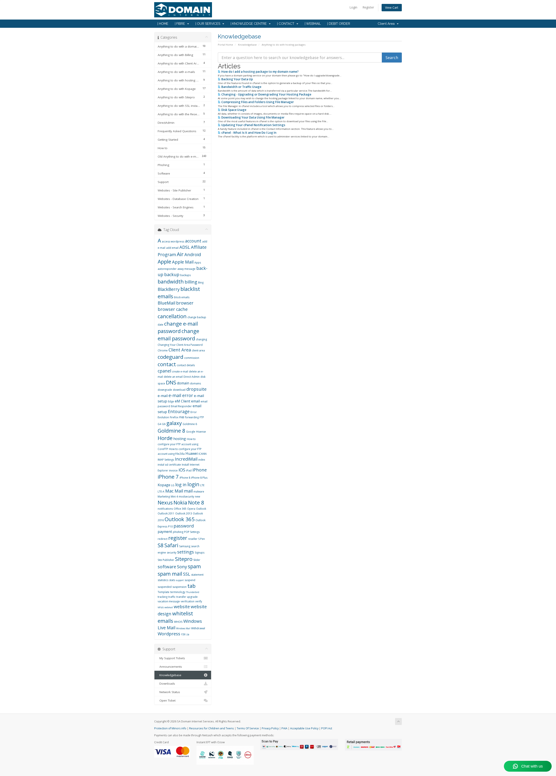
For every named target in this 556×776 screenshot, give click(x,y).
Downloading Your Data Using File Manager (253, 117)
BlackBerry (169, 289)
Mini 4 (174, 496)
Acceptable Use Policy (304, 728)
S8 (161, 545)
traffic (171, 597)
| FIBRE (181, 24)
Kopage (164, 485)
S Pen (201, 539)
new (197, 496)
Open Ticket (166, 700)
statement (197, 575)
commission (191, 358)
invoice (173, 470)
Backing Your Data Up (237, 79)
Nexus (165, 502)
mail (188, 491)
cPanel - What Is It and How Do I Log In (248, 133)
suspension (179, 587)
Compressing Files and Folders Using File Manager (257, 102)
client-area (198, 350)
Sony (182, 567)
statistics (163, 580)
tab (191, 585)
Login (353, 7)
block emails (181, 297)
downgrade (165, 390)
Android (192, 254)
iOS (182, 470)
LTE (202, 485)
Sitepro (183, 558)
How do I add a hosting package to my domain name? (260, 72)
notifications (165, 509)
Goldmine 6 (190, 424)
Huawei (191, 453)
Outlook (201, 509)
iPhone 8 (185, 477)
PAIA (284, 728)
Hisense (201, 431)
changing (201, 339)
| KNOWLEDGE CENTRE (249, 24)
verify (198, 601)
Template (163, 592)
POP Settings (192, 532)
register (177, 537)
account (193, 241)
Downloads (166, 683)
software (167, 567)
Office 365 (180, 509)
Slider (196, 560)
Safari (171, 545)
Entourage (179, 411)
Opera (191, 509)
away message (186, 269)
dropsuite (196, 389)
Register (368, 7)
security (171, 552)
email (195, 401)
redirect (162, 539)
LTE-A (161, 491)
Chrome (163, 350)
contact (167, 364)
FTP (202, 417)
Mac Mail (174, 491)
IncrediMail (186, 459)
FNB (181, 417)
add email (172, 248)
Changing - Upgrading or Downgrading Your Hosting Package (266, 94)
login (193, 484)
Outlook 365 (180, 519)
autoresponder (167, 269)
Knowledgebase (247, 44)
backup (171, 274)
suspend (190, 580)
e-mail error (181, 395)
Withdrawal (198, 628)
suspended (165, 587)
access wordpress (173, 241)
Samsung (184, 546)
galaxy (174, 423)
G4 (159, 424)
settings (185, 552)
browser (185, 303)
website (182, 607)
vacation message (169, 601)
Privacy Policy (270, 728)
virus (161, 607)
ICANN (203, 454)
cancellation (172, 316)
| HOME (162, 24)
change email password (178, 334)
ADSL (184, 247)
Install (185, 464)
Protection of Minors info (170, 728)
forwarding (192, 417)
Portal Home (225, 44)
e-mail (163, 395)
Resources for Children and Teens (211, 728)
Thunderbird (192, 592)
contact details (186, 365)
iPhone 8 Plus (199, 477)
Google (190, 431)
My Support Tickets (171, 658)
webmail (168, 607)
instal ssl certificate (169, 464)
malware (199, 491)
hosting (179, 438)
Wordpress (169, 634)
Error (193, 412)
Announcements (170, 667)
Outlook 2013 (183, 513)
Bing (201, 282)
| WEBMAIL (313, 24)
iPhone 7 (168, 476)
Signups (199, 552)
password (184, 526)
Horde (165, 438)
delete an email (173, 377)
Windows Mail (183, 628)
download (179, 390)
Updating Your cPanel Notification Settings (253, 125)
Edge (171, 401)
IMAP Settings (166, 459)
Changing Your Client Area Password (180, 345)
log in (181, 485)
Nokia (180, 502)
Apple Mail (183, 262)
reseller (192, 539)
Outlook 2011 (166, 513)
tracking (162, 597)
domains (195, 383)
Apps (197, 262)
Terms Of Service (248, 728)
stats (172, 580)
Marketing (164, 496)
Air (180, 254)
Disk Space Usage (233, 110)
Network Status (169, 692)
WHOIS (178, 622)
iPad (189, 470)
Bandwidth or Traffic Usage (241, 87)
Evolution (163, 417)
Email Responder (181, 406)
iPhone (199, 470)
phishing (178, 532)
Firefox (174, 417)
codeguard (170, 356)
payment (165, 531)
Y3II (183, 634)
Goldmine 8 (171, 430)
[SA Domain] (278, 9)
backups (185, 275)
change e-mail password (178, 327)
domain (183, 383)
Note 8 (196, 502)
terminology (177, 592)
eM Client (182, 401)
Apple (164, 261)
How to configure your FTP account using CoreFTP (178, 444)
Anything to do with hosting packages (283, 44)
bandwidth (171, 281)
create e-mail (180, 371)
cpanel (164, 371)
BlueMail (166, 303)
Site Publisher (166, 560)
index (201, 459)
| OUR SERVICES (208, 24)
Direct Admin (192, 377)
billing (191, 282)
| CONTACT (286, 24)
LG (172, 485)
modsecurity (186, 496)
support (180, 580)
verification (187, 601)
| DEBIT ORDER (338, 24)
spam (194, 566)
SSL (186, 574)
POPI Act (326, 728)
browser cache (173, 309)
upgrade (192, 597)
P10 (170, 526)
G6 (163, 424)
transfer (181, 597)
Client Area (387, 24)
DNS (171, 382)
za (187, 634)
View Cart (391, 7)
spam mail (170, 573)
